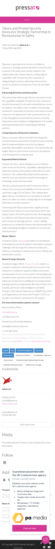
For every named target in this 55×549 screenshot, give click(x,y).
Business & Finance (23, 355)
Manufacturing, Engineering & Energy (30, 360)
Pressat (22, 544)
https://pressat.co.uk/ (41, 341)
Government (8, 360)
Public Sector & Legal (33, 365)
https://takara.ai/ (9, 403)
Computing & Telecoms (42, 355)
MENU (27, 19)
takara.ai (22, 240)
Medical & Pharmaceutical (12, 365)
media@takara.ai (9, 312)
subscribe (17, 341)
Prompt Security (32, 264)
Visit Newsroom (27, 424)
